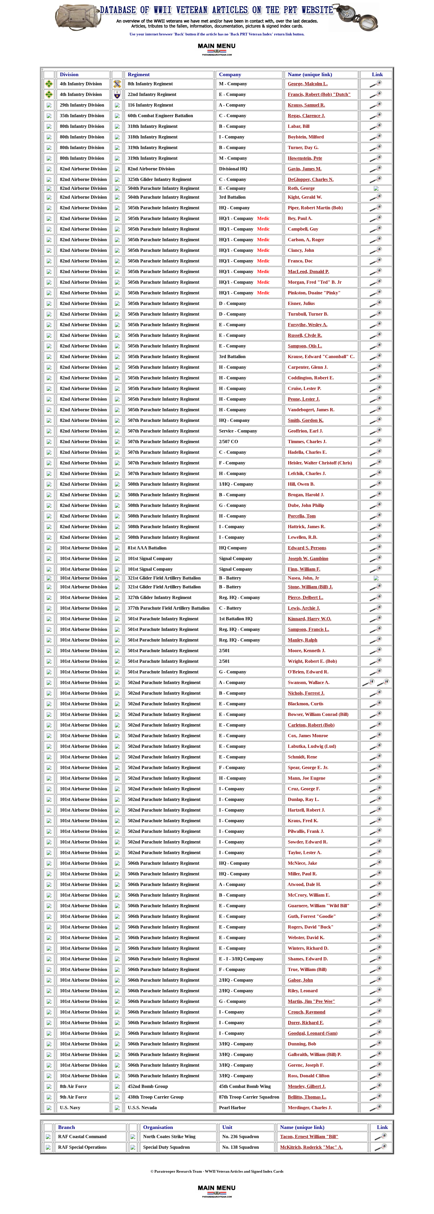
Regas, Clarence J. (306, 115)
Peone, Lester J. (304, 399)
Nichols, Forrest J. (306, 693)
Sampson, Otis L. (305, 345)
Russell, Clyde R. (305, 335)
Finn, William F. (304, 569)
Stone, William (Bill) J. (310, 586)
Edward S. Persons (307, 547)
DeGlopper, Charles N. (311, 179)
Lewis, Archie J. (304, 608)
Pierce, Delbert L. (305, 597)
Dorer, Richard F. (306, 1022)
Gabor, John (300, 980)
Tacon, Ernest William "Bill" (309, 1136)
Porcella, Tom (302, 515)
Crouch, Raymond (306, 1011)
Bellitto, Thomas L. (307, 1096)
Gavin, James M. (305, 168)
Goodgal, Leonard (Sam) (312, 1033)
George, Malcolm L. (308, 83)
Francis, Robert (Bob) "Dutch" (319, 94)
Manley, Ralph (302, 639)
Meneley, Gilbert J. (307, 1086)
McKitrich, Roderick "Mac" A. (311, 1147)
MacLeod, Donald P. (308, 271)
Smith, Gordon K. (306, 420)
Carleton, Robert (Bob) (311, 724)
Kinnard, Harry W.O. (309, 618)
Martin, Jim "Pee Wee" (311, 1001)
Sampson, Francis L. (308, 629)
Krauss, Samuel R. (306, 104)
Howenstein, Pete (305, 158)
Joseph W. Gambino (308, 558)
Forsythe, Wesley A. (307, 324)
